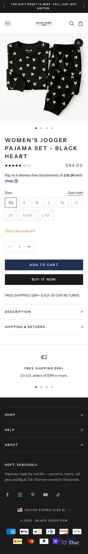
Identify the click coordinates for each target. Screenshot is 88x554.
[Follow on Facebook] (7, 494)
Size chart (75, 192)
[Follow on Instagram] (20, 494)
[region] (44, 366)
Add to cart (44, 265)
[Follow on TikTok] (58, 494)
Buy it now (44, 279)
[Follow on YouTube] (45, 494)
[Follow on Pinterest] (32, 494)
